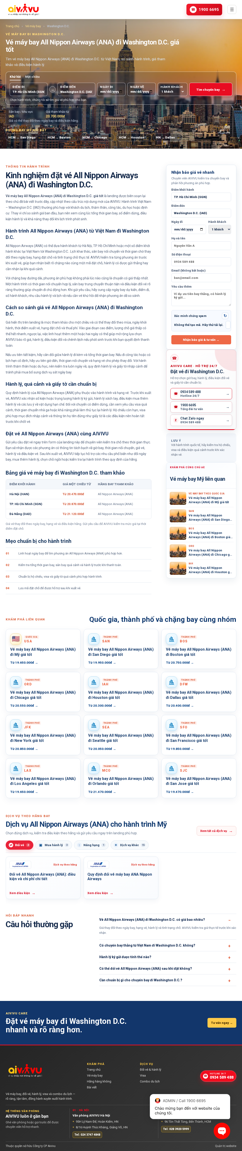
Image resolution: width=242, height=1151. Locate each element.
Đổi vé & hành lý (150, 1069)
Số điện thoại (181, 254)
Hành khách (217, 222)
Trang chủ (12, 26)
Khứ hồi (15, 76)
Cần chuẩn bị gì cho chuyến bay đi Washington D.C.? (140, 980)
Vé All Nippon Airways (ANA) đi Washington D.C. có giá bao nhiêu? (152, 920)
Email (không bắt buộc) (188, 270)
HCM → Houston (134, 137)
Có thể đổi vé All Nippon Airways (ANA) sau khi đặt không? (145, 968)
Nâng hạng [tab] (91, 845)
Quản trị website (225, 1146)
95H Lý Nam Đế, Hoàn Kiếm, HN (95, 1121)
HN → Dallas (168, 137)
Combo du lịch (150, 1081)
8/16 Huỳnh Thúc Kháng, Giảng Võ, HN (100, 1127)
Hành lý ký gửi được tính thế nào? (125, 957)
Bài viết (92, 1087)
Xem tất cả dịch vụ (216, 830)
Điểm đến (178, 206)
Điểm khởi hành (182, 189)
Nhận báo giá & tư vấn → (201, 340)
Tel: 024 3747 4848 (87, 1134)
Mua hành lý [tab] (53, 845)
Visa (143, 1075)
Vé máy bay (33, 26)
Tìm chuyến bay (210, 89)
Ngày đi (177, 222)
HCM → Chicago (97, 137)
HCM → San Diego (24, 137)
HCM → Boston (62, 137)
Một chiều (32, 76)
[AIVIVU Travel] (23, 9)
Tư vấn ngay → (222, 1023)
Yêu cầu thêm (181, 286)
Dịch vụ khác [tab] (130, 845)
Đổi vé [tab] (19, 845)
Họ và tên (178, 238)
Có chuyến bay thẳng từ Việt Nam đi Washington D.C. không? (147, 945)
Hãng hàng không (99, 1081)
